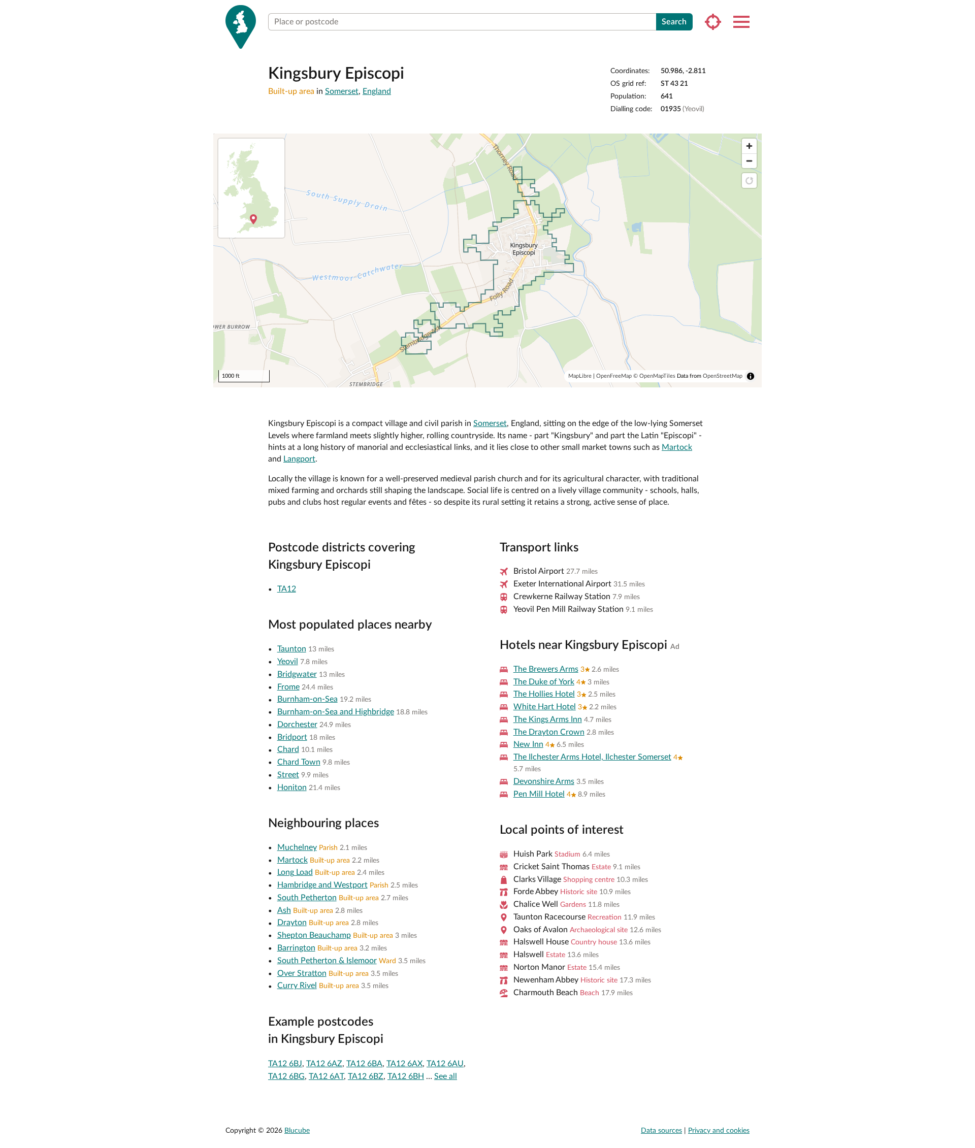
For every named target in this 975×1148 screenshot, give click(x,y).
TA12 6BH (405, 1076)
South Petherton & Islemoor (327, 961)
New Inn (528, 744)
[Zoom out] (749, 160)
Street (288, 775)
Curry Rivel (297, 985)
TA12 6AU (445, 1064)
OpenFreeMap (614, 376)
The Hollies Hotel (544, 694)
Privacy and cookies (719, 1130)
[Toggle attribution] (750, 376)
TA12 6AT (326, 1076)
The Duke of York (543, 682)
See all (445, 1076)
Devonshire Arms (543, 781)
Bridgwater (297, 674)
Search (674, 22)
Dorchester (297, 724)
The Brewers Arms (545, 669)
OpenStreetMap (722, 376)
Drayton (292, 923)
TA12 (286, 589)
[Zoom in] (749, 146)
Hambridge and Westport (322, 885)
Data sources (661, 1130)
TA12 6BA (364, 1064)
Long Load (295, 872)
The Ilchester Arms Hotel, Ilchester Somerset (592, 757)
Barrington (296, 948)
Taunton (291, 649)
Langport (299, 459)
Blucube (297, 1130)
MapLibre (580, 376)
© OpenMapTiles (654, 376)
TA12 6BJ (285, 1064)
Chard (288, 749)
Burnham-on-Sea (307, 699)
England (377, 91)
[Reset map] (749, 180)
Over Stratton (302, 973)
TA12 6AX (404, 1064)
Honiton (292, 787)
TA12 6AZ (324, 1064)
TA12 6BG (286, 1076)
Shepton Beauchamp (314, 935)
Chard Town (298, 762)
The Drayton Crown (548, 732)
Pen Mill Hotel (539, 794)
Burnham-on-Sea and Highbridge (335, 712)
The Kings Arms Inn (547, 719)
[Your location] (713, 22)
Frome (288, 687)
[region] (487, 260)
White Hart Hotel (544, 707)
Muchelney (297, 847)
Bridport (292, 737)
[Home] (240, 27)
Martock (677, 447)
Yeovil (287, 662)
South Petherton (307, 898)
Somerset (342, 91)
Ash (284, 910)
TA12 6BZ (365, 1076)
